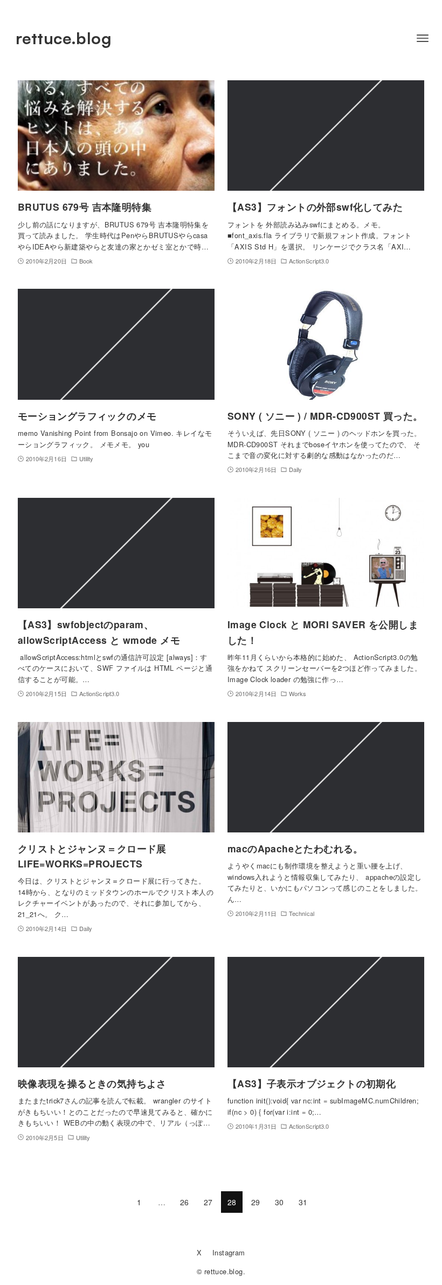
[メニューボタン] (422, 38)
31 (303, 1202)
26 (184, 1202)
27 (208, 1202)
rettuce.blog (64, 38)
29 (255, 1202)
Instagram (228, 1252)
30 (279, 1202)
